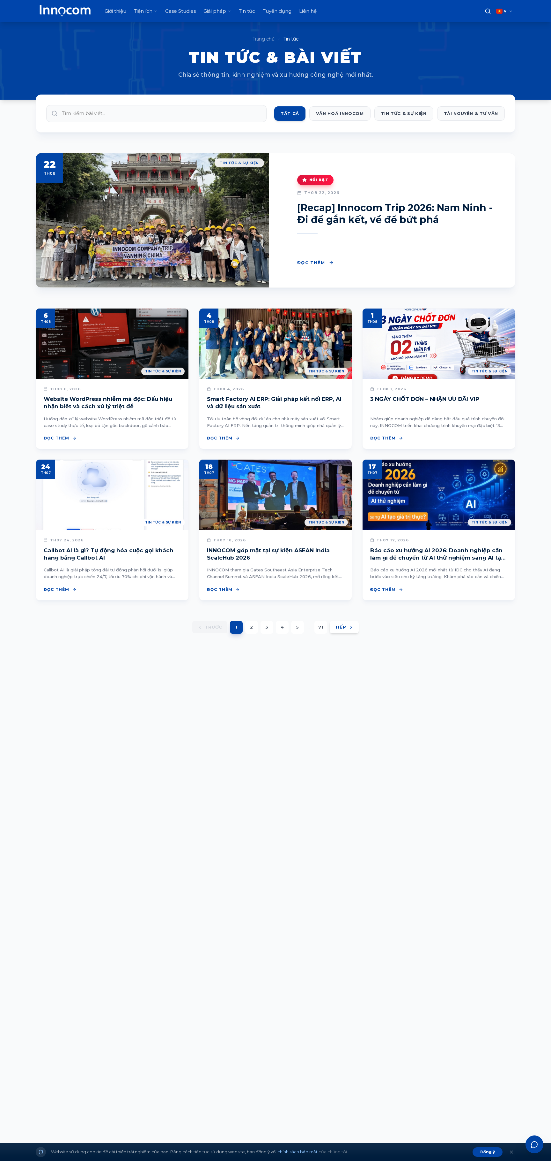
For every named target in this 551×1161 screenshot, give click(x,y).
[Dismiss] (511, 1152)
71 (320, 627)
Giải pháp (214, 11)
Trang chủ (264, 39)
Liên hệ (308, 11)
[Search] (488, 11)
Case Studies (180, 11)
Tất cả (290, 113)
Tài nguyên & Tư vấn (471, 113)
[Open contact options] (534, 1144)
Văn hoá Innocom (340, 113)
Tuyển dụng (277, 11)
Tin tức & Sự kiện (404, 113)
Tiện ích (143, 11)
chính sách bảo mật (297, 1151)
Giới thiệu (115, 11)
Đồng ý (487, 1152)
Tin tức (247, 11)
